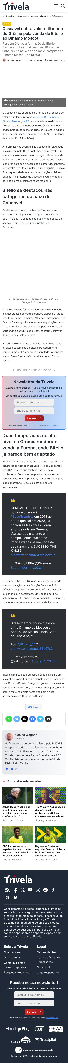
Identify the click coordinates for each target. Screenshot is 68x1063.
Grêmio (34, 707)
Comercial (43, 967)
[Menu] (56, 5)
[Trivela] (15, 6)
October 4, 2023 (43, 661)
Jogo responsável (48, 972)
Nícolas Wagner (25, 735)
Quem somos (12, 952)
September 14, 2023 (26, 568)
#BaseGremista (22, 516)
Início (7, 16)
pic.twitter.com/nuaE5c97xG (32, 649)
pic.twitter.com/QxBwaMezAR (33, 555)
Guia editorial (12, 957)
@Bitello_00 (26, 644)
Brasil (13, 16)
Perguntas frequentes (17, 972)
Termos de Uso (52, 425)
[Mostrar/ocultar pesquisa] (63, 6)
